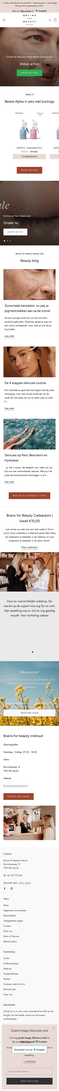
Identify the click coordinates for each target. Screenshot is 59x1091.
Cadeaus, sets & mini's (14, 984)
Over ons (7, 931)
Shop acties (29, 170)
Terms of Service (11, 936)
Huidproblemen (10, 973)
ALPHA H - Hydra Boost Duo (29, 148)
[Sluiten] (54, 1028)
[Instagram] (11, 888)
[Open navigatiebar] (4, 20)
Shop (5, 905)
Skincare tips (9, 989)
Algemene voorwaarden (14, 910)
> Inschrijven (29, 1061)
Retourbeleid (9, 915)
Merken (6, 979)
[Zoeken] (50, 20)
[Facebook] (4, 888)
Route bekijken (19, 796)
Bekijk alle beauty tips (29, 495)
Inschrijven (30, 1081)
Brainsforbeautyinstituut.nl (15, 785)
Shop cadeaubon (29, 547)
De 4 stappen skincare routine (25, 383)
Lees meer (9, 336)
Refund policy (10, 941)
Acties (6, 958)
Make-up (7, 968)
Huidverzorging (10, 963)
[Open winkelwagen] (55, 20)
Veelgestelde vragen (13, 920)
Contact (7, 926)
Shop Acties (29, 73)
